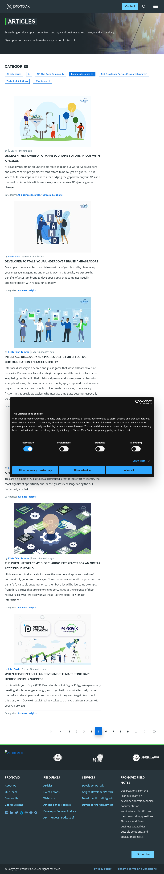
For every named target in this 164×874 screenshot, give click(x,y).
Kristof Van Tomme (18, 351)
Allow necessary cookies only (35, 470)
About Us (10, 785)
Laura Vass (14, 256)
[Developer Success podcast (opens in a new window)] (36, 813)
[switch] (64, 450)
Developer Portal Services (97, 805)
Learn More (139, 460)
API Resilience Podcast (57, 805)
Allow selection (82, 470)
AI (18, 194)
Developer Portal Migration (98, 798)
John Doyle (14, 669)
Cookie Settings (14, 805)
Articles (48, 785)
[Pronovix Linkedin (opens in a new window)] (12, 813)
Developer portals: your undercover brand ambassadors (51, 261)
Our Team (11, 792)
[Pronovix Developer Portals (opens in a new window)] (31, 813)
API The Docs (57, 817)
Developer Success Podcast (60, 811)
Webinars (49, 798)
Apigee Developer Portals (97, 792)
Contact (130, 6)
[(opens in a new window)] (17, 813)
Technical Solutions (51, 194)
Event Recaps (51, 792)
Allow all (129, 470)
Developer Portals (93, 785)
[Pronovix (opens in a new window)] (7, 813)
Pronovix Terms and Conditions (137, 868)
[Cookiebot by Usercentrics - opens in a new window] (138, 401)
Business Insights (30, 194)
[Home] (17, 6)
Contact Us (11, 798)
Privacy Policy (102, 868)
